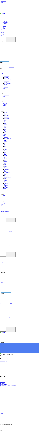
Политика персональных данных (3, 361)
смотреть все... (4, 26)
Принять (1, 430)
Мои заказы (1, 397)
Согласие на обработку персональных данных (5, 386)
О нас (0, 381)
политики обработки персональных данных (9, 358)
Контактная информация (2, 383)
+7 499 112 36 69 (2, 56)
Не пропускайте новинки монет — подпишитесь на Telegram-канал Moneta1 (8, 385)
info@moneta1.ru (2, 413)
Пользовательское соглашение (3, 384)
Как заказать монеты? (2, 382)
